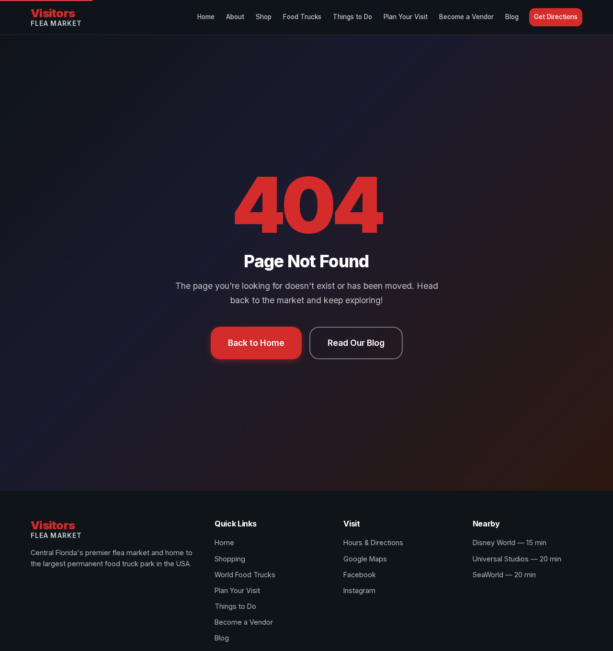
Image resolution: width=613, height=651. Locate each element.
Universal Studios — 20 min (517, 559)
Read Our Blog (356, 343)
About (235, 17)
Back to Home (256, 343)
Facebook (359, 575)
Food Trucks (302, 17)
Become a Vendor (466, 17)
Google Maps (365, 559)
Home (206, 17)
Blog (512, 17)
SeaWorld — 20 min (504, 575)
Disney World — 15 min (509, 542)
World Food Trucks (245, 575)
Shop (264, 17)
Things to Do (352, 17)
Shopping (230, 559)
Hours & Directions (373, 542)
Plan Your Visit (406, 17)
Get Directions (556, 17)
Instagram (359, 590)
